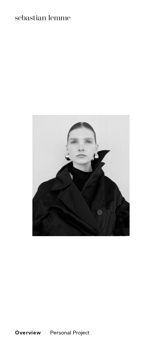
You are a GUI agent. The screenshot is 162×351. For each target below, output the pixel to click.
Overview (28, 333)
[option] (81, 175)
